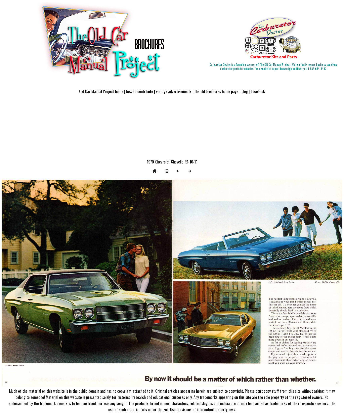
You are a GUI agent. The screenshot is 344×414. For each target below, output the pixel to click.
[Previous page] (70, 283)
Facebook (258, 91)
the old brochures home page (216, 91)
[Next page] (240, 283)
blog (244, 91)
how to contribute (139, 91)
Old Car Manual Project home (101, 91)
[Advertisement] (172, 129)
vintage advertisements (174, 91)
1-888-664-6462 (317, 69)
